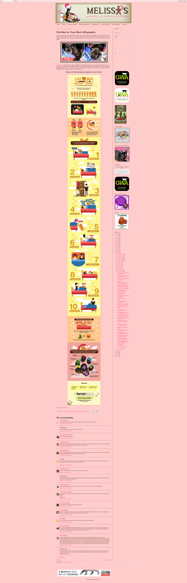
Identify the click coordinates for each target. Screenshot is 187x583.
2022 (117, 240)
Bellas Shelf (62, 535)
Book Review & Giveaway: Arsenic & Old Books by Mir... (123, 341)
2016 (117, 251)
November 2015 (120, 256)
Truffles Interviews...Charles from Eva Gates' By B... (122, 336)
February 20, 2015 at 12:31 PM (66, 438)
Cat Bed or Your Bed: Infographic (121, 293)
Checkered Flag (120, 281)
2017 (117, 249)
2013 (117, 352)
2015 (117, 252)
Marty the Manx (63, 526)
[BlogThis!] (94, 411)
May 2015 (119, 266)
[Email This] (92, 411)
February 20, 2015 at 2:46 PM (65, 472)
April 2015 (119, 268)
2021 (117, 242)
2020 (117, 244)
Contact (124, 24)
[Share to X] (95, 411)
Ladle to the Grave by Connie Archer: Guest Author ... (122, 283)
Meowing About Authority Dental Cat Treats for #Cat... (123, 339)
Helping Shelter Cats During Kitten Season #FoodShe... (123, 286)
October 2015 (120, 257)
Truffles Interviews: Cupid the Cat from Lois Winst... (122, 313)
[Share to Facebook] (96, 411)
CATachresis (62, 420)
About (64, 24)
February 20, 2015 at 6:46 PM (65, 499)
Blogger (98, 579)
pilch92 (61, 518)
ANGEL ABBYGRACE (64, 434)
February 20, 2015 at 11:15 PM (66, 522)
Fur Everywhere (63, 442)
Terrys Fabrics (59, 65)
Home (58, 24)
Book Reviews (95, 24)
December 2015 (120, 254)
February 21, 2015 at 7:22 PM (65, 545)
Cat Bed (58, 407)
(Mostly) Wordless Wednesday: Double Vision (123, 318)
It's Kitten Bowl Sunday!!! (122, 346)
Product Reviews (72, 24)
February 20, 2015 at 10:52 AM (66, 431)
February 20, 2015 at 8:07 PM (65, 506)
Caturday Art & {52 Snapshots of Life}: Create (123, 330)
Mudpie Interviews (84, 24)
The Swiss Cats (63, 484)
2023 (117, 239)
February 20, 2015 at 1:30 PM (65, 465)
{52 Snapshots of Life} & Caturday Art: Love (121, 310)
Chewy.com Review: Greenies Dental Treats (123, 279)
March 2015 (119, 269)
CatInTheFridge (63, 450)
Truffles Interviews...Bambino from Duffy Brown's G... (122, 276)
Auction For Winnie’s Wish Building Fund (122, 302)
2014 (117, 350)
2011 (117, 355)
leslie (61, 459)
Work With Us (116, 24)
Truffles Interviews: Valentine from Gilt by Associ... (122, 325)
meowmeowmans (63, 502)
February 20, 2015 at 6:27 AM (65, 423)
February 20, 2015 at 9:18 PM (65, 514)
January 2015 (120, 348)
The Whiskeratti (63, 468)
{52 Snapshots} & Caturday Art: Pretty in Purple (123, 273)
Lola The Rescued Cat (64, 492)
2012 (117, 354)
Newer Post (59, 560)
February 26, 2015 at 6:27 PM (65, 554)
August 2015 (119, 261)
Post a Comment (61, 557)
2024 (117, 237)
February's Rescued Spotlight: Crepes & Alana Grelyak (123, 304)
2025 (117, 235)
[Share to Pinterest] (98, 411)
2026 (117, 234)
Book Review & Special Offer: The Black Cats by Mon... (122, 316)
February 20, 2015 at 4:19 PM (65, 480)
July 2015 (119, 262)
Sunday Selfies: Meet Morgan (123, 288)
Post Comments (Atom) (66, 562)
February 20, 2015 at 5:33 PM (65, 488)
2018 (117, 247)
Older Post (109, 560)
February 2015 (120, 271)
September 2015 (120, 259)
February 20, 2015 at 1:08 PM (65, 455)
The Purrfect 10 (105, 24)
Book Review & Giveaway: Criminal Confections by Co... (122, 321)
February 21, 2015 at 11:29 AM (66, 531)
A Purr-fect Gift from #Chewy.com (120, 344)
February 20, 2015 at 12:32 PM (66, 446)
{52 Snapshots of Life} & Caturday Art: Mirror (121, 291)
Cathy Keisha (62, 510)
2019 (117, 245)
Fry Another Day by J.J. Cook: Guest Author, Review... (122, 333)
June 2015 (119, 264)
